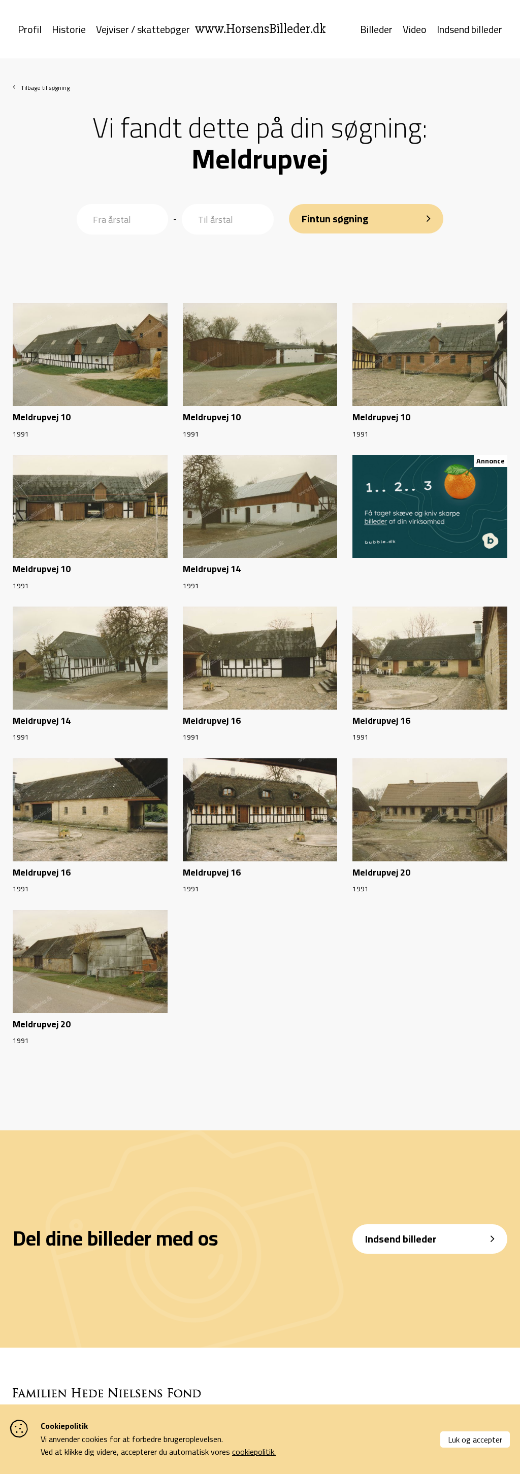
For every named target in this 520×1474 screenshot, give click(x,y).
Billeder (376, 29)
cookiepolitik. (254, 1451)
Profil (30, 29)
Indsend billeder (469, 29)
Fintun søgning (335, 218)
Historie (69, 29)
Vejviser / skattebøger (143, 29)
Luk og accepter (475, 1439)
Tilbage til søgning (45, 87)
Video (415, 29)
